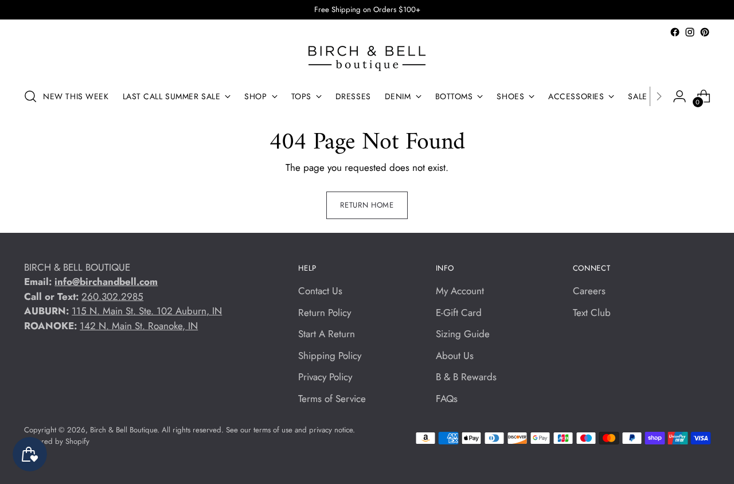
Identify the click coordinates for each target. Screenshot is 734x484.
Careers (589, 291)
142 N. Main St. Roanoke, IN (139, 326)
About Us (455, 355)
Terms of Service (332, 398)
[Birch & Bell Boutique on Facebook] (675, 32)
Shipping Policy (329, 355)
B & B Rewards (466, 377)
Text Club (592, 312)
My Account (460, 291)
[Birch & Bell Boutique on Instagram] (690, 32)
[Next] (658, 96)
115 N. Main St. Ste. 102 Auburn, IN (147, 311)
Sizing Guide (463, 334)
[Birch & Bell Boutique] (367, 58)
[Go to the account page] (679, 96)
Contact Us (320, 291)
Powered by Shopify (56, 441)
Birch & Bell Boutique (123, 429)
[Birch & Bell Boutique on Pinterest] (705, 32)
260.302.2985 (112, 296)
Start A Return (326, 334)
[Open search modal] (30, 96)
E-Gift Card (459, 312)
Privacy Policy (325, 377)
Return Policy (324, 312)
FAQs (447, 398)
